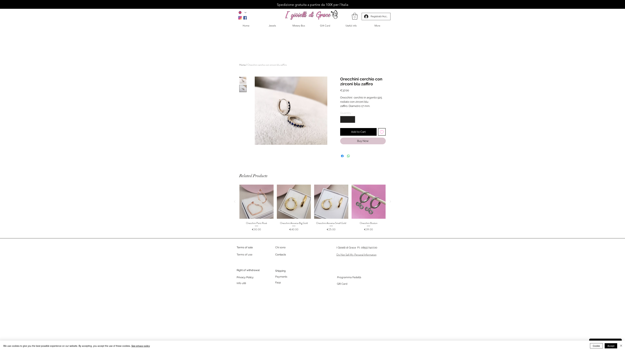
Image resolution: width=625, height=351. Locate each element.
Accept (610, 345)
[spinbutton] (347, 119)
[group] (312, 209)
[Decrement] (343, 119)
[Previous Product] (235, 201)
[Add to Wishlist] (382, 132)
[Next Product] (390, 201)
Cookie (596, 345)
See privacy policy (140, 345)
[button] (355, 16)
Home (242, 65)
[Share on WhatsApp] (348, 156)
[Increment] (352, 119)
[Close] (621, 345)
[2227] (240, 18)
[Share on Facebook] (342, 156)
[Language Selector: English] (242, 12)
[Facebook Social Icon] (245, 18)
